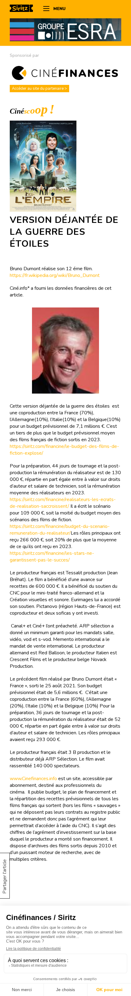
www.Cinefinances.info (33, 778)
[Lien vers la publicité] (65, 29)
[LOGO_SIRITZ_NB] (23, 9)
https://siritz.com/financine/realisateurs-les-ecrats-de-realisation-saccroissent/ (63, 503)
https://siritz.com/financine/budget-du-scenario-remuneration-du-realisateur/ (60, 529)
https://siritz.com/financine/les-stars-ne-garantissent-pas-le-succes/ (52, 556)
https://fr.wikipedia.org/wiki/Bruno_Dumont (55, 275)
